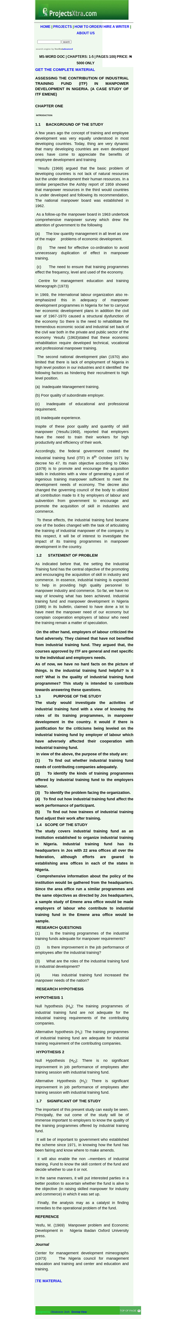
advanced (68, 49)
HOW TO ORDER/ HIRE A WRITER (101, 26)
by (57, 49)
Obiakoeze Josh (60, 1311)
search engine (43, 49)
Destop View (79, 1311)
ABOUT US (86, 33)
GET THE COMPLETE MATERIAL (65, 69)
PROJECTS (62, 26)
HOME (45, 26)
